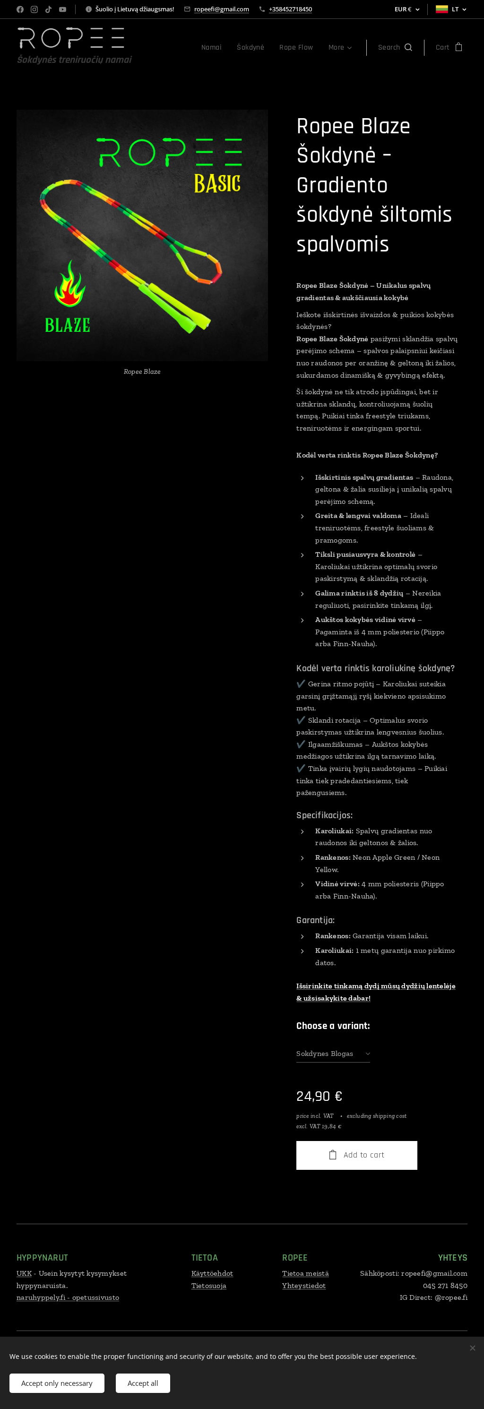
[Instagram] (34, 9)
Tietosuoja (209, 1285)
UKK (24, 1273)
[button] (395, 48)
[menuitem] (214, 48)
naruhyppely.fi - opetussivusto (68, 1297)
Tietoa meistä (305, 1273)
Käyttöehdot (212, 1273)
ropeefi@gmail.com (221, 9)
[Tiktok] (48, 9)
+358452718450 (290, 9)
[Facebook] (20, 9)
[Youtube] (63, 9)
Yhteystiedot (304, 1285)
